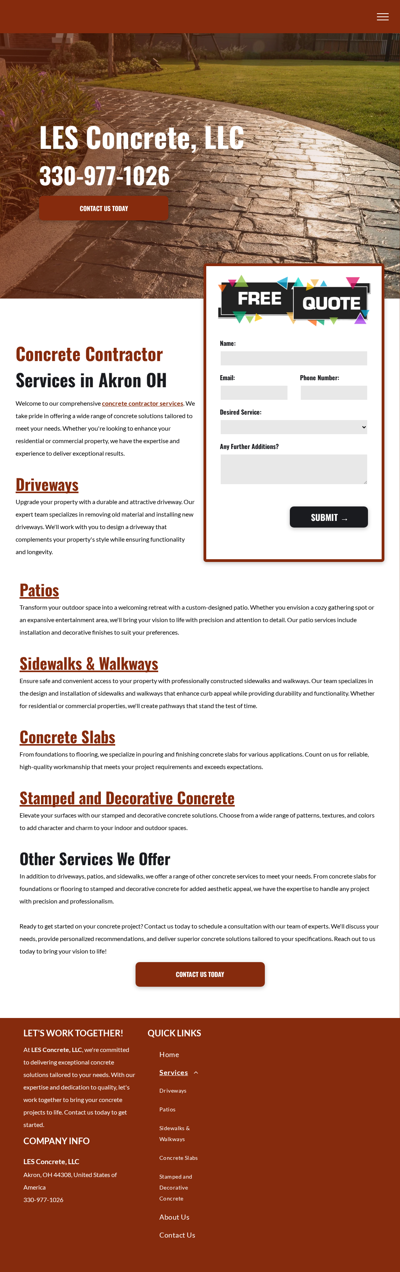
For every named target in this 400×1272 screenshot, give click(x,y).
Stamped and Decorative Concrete (127, 797)
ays (68, 484)
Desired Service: (240, 412)
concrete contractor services (142, 403)
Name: (228, 343)
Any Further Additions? (249, 446)
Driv (28, 484)
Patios (39, 589)
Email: (227, 377)
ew (49, 484)
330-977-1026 (104, 174)
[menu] (383, 17)
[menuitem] (187, 1054)
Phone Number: (319, 377)
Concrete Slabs (67, 736)
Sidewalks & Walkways (89, 662)
